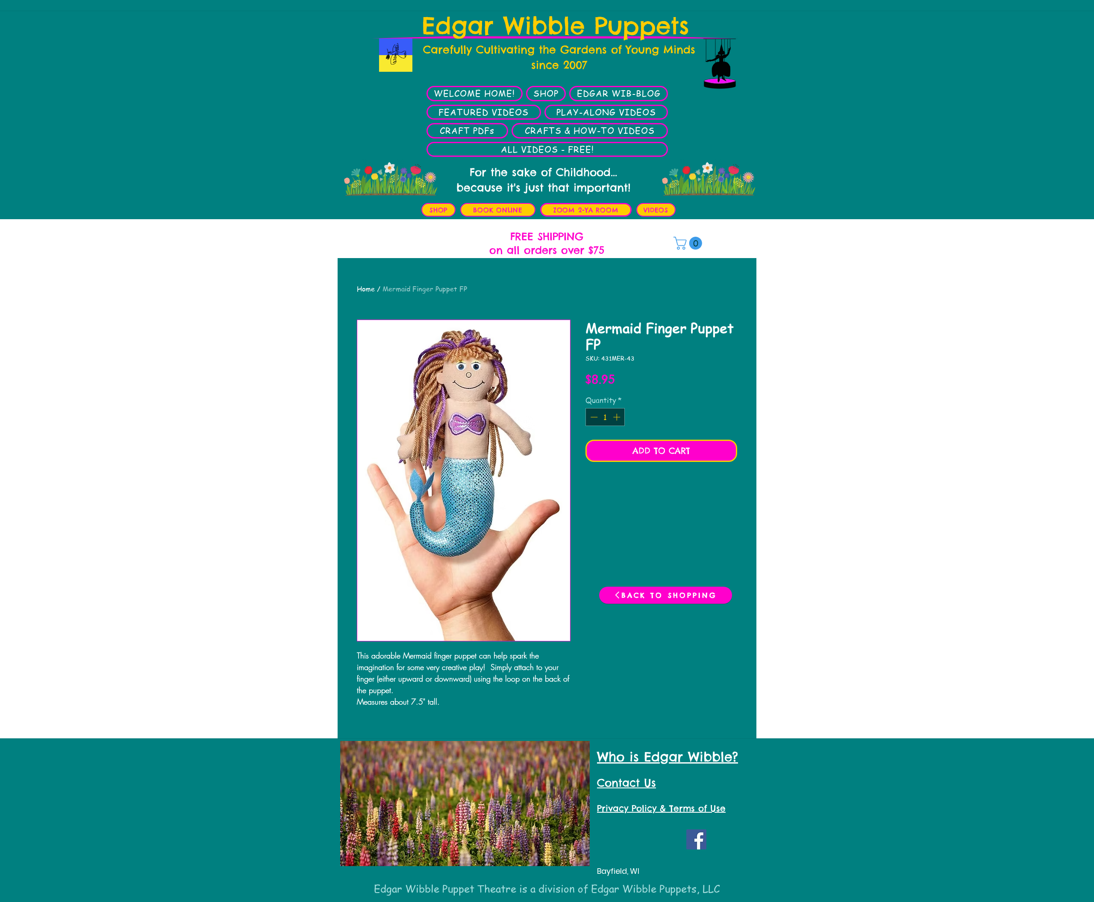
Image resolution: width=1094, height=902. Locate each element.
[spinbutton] (605, 417)
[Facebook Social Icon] (696, 839)
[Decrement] (593, 417)
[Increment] (617, 417)
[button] (689, 243)
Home (366, 289)
